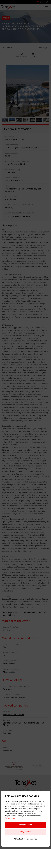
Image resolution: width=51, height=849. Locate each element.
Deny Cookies (25, 832)
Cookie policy (10, 818)
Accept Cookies (25, 824)
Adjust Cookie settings (27, 839)
